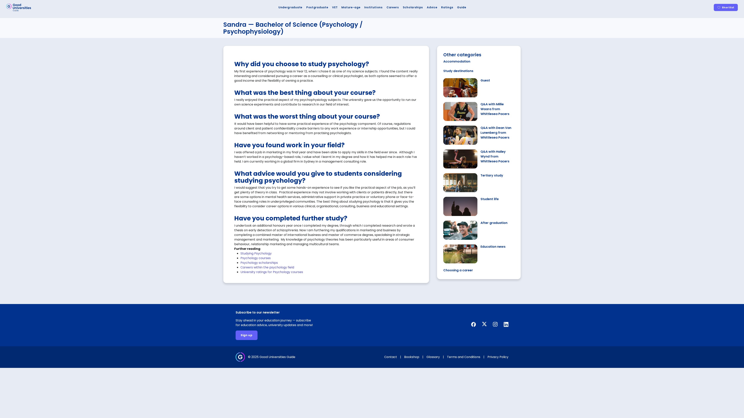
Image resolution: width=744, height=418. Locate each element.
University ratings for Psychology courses (271, 272)
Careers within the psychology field (267, 267)
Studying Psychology (256, 253)
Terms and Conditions (463, 357)
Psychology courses (255, 258)
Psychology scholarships (259, 262)
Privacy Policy (497, 357)
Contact (390, 357)
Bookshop (411, 357)
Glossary (433, 357)
